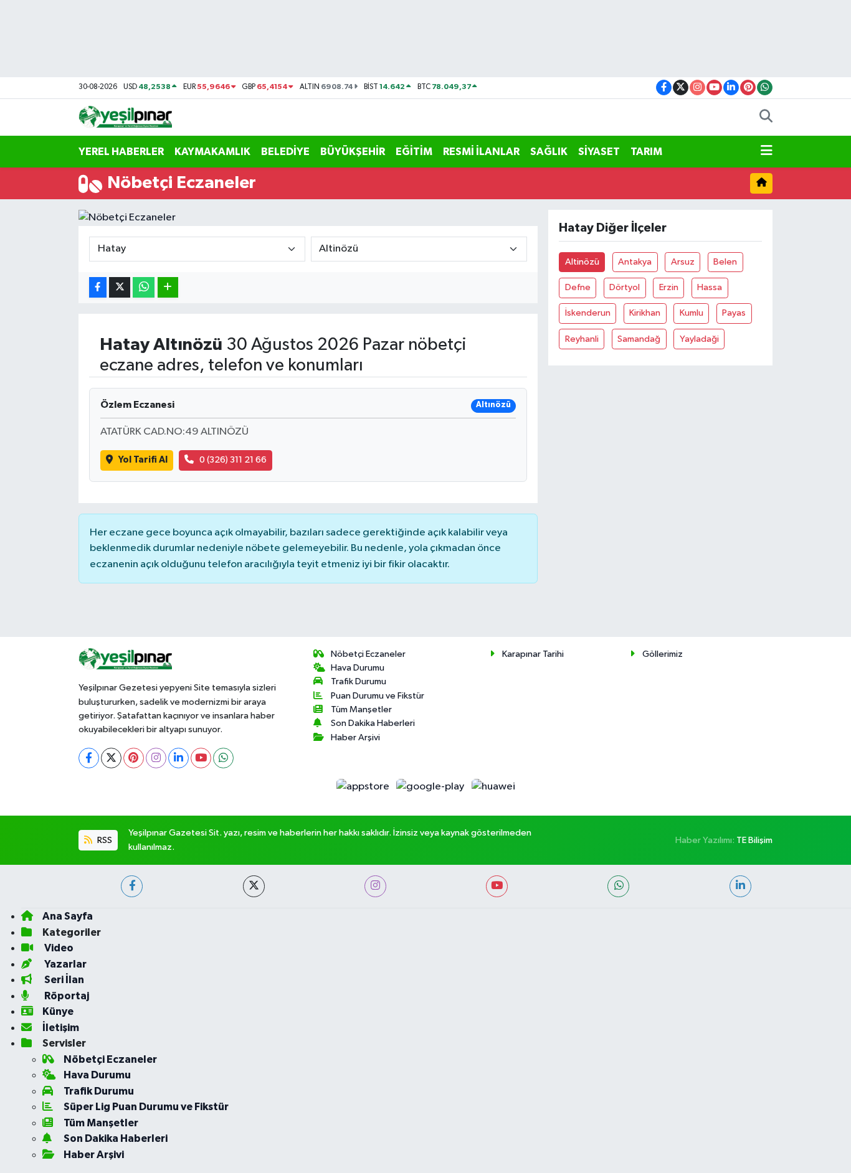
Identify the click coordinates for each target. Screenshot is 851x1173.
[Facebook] (88, 758)
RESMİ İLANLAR (481, 151)
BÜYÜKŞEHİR (352, 151)
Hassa (709, 287)
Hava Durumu (357, 667)
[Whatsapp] (223, 758)
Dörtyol (624, 287)
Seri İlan (63, 979)
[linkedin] (740, 886)
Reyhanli (582, 339)
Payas (734, 313)
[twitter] (254, 886)
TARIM (646, 151)
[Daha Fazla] (168, 287)
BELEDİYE (285, 151)
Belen (725, 261)
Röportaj (65, 996)
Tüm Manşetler (361, 709)
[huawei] (493, 786)
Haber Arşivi (355, 737)
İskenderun (588, 313)
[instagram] (375, 886)
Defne (578, 287)
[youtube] (497, 886)
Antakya (635, 261)
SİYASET (599, 151)
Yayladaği (699, 339)
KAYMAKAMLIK (212, 151)
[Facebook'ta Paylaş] (98, 287)
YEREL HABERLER (121, 151)
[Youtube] (201, 758)
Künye (58, 1011)
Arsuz (683, 261)
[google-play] (431, 786)
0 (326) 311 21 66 (233, 459)
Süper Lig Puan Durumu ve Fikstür (146, 1106)
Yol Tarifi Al (143, 459)
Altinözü (582, 261)
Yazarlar (64, 964)
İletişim (60, 1027)
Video (58, 948)
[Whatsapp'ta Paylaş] (144, 287)
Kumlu (691, 313)
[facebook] (132, 886)
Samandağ (638, 339)
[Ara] (766, 118)
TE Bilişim (754, 840)
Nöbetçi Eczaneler (368, 654)
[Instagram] (156, 758)
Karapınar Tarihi (533, 654)
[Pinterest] (133, 758)
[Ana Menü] (767, 152)
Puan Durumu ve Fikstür (377, 695)
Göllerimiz (662, 654)
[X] (111, 758)
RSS (103, 840)
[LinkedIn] (178, 758)
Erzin (668, 287)
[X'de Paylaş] (119, 287)
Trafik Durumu (358, 681)
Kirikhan (644, 313)
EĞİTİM (414, 151)
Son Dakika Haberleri (373, 723)
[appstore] (363, 786)
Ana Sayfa (67, 916)
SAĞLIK (549, 151)
